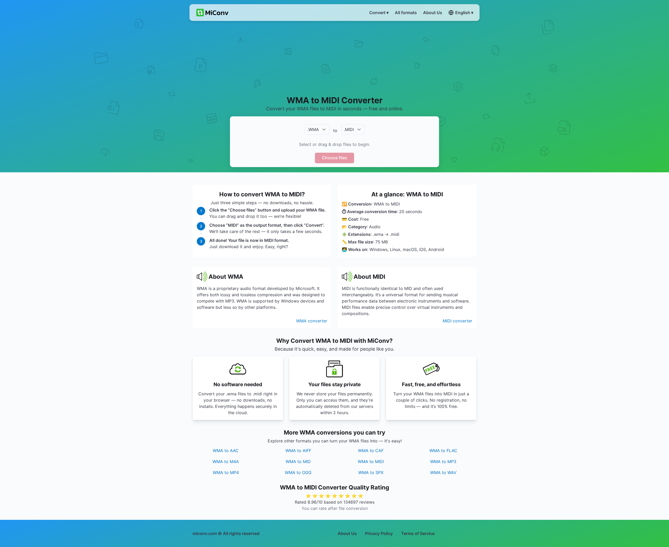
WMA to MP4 (226, 472)
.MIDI (349, 129)
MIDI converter (457, 320)
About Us (347, 533)
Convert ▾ (379, 12)
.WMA (313, 129)
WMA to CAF (371, 450)
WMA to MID (298, 461)
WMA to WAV (443, 472)
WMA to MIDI (371, 461)
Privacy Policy (379, 533)
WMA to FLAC (443, 450)
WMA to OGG (298, 472)
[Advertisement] (334, 57)
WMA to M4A (225, 461)
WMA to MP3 (443, 461)
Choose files (334, 157)
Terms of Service (418, 533)
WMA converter (311, 320)
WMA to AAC (226, 450)
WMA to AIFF (298, 450)
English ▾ (464, 12)
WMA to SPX (370, 472)
